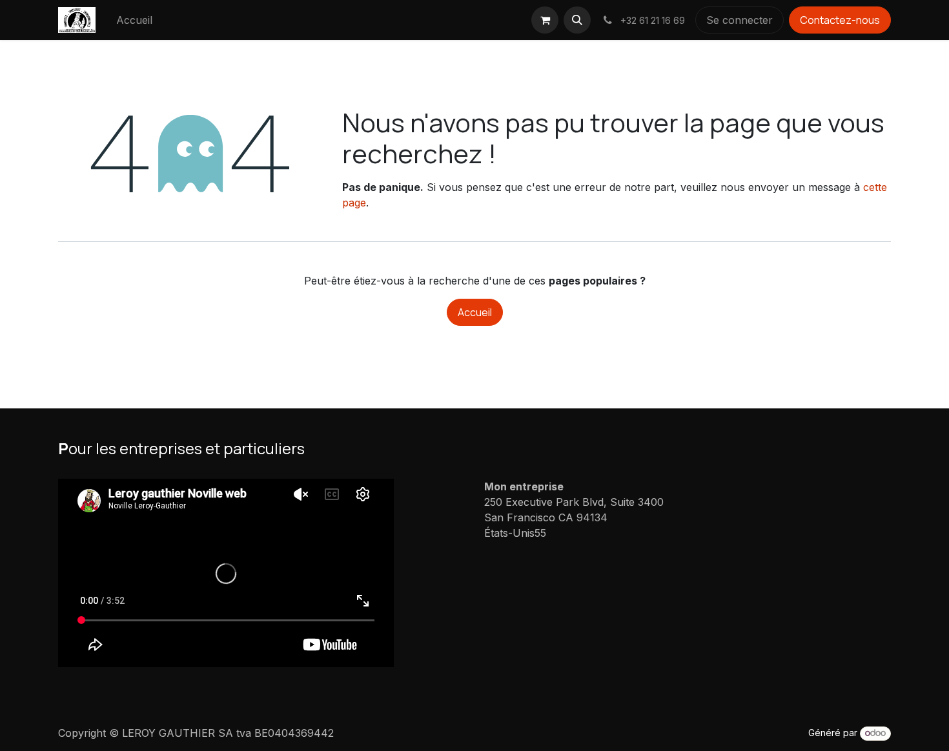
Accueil (475, 312)
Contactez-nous (840, 20)
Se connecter (739, 20)
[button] (577, 20)
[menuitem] (134, 20)
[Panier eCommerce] (544, 20)
